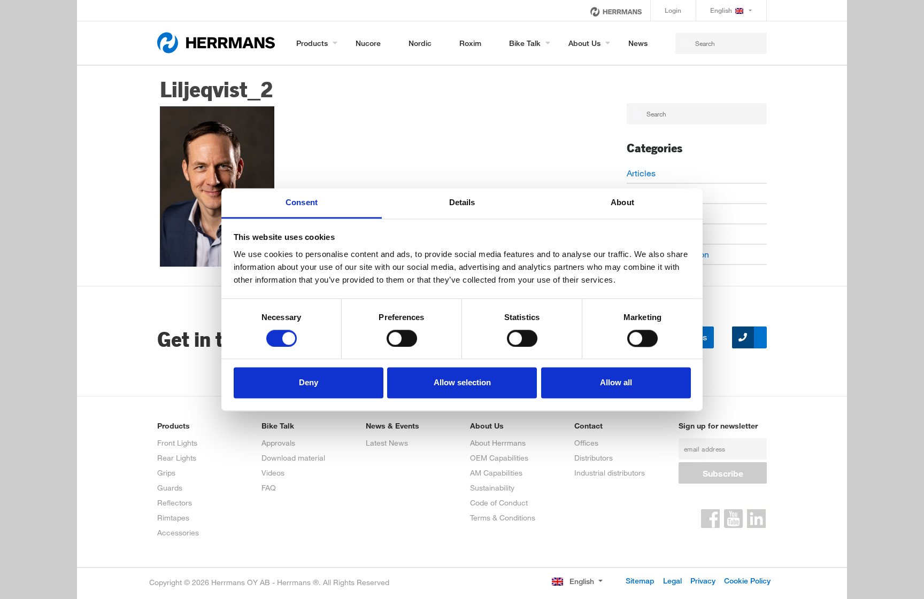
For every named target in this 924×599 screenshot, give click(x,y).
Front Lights (177, 442)
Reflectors (174, 502)
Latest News (387, 442)
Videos (272, 472)
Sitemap (640, 580)
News (638, 43)
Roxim (470, 43)
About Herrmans (498, 442)
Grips (166, 472)
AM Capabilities (496, 472)
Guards (169, 487)
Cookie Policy (747, 580)
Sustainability (492, 487)
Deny (308, 382)
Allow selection (462, 382)
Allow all (616, 382)
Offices (586, 442)
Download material (293, 457)
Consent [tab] (302, 202)
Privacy (702, 580)
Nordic (420, 43)
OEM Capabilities (499, 457)
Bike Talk (525, 43)
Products (312, 43)
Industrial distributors (609, 472)
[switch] (402, 338)
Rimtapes (173, 517)
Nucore (368, 43)
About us (584, 43)
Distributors (593, 457)
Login (673, 10)
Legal (672, 580)
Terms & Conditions (502, 517)
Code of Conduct (499, 502)
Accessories (178, 532)
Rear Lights (176, 457)
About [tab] (622, 202)
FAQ (268, 487)
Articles (641, 173)
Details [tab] (462, 202)
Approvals (278, 442)
